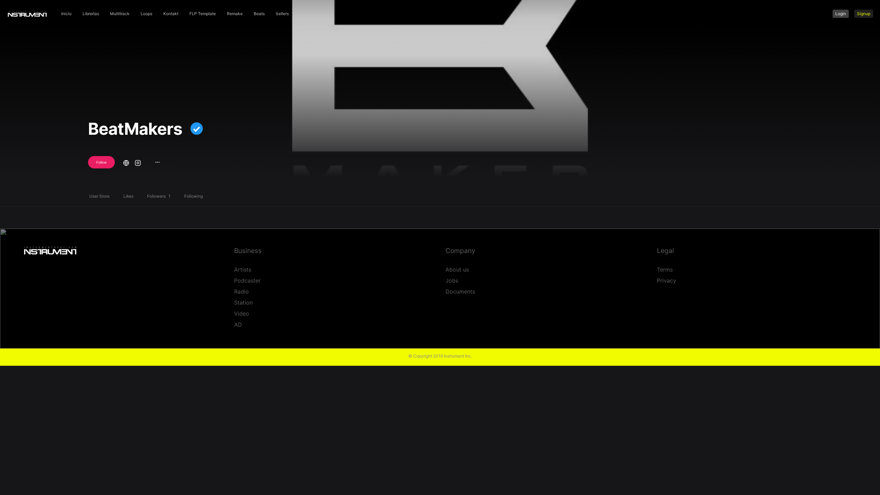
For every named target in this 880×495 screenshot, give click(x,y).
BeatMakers (135, 129)
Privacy (666, 280)
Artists (242, 269)
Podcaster (247, 280)
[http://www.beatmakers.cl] (126, 162)
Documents (460, 291)
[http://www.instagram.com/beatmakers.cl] (138, 162)
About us (457, 269)
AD (238, 324)
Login (840, 13)
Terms (665, 269)
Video (241, 313)
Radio (241, 291)
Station (243, 302)
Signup (863, 13)
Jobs (452, 280)
